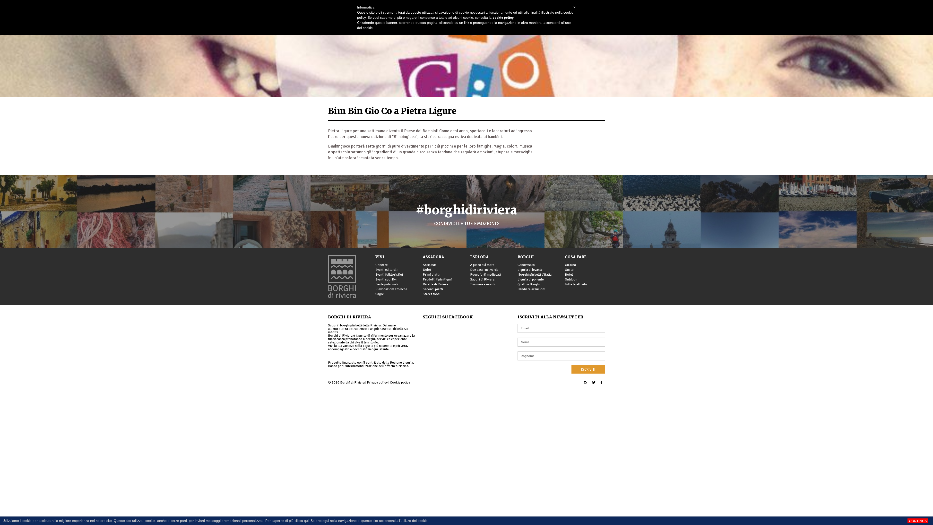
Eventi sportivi (386, 279)
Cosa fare (576, 257)
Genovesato (526, 265)
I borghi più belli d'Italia (535, 274)
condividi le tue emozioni (465, 223)
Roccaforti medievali (485, 274)
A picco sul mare (482, 265)
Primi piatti (431, 274)
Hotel (569, 274)
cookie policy (503, 18)
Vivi (379, 257)
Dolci (427, 270)
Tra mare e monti (482, 284)
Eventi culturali (386, 270)
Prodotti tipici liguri (437, 279)
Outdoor (571, 279)
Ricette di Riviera (435, 284)
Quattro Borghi (529, 284)
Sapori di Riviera (482, 279)
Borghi (526, 257)
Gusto (569, 270)
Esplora (479, 257)
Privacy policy (377, 382)
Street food (431, 294)
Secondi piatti (433, 289)
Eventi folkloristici (389, 274)
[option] (466, 48)
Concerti (381, 265)
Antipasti (429, 265)
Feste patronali (386, 284)
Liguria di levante (530, 270)
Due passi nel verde (484, 270)
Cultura (570, 265)
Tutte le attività (576, 284)
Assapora (433, 257)
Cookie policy (400, 382)
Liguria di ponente (531, 279)
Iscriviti (588, 369)
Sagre (379, 294)
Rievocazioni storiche (391, 289)
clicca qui (301, 521)
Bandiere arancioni (531, 289)
